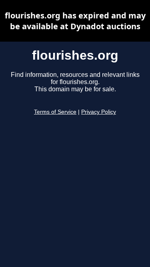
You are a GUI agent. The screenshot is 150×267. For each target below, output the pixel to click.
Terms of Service (55, 112)
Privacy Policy (98, 112)
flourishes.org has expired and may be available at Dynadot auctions (75, 21)
